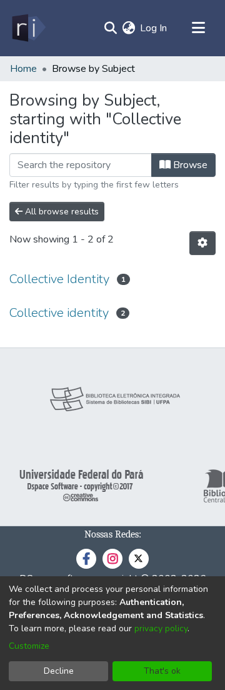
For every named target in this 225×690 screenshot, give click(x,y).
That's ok (162, 671)
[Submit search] (110, 28)
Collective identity (59, 312)
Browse (189, 165)
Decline (59, 671)
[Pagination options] (202, 243)
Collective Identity (59, 279)
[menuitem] (128, 28)
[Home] (27, 28)
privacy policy (161, 628)
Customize (29, 646)
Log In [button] (154, 28)
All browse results (60, 212)
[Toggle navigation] (198, 28)
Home (23, 69)
